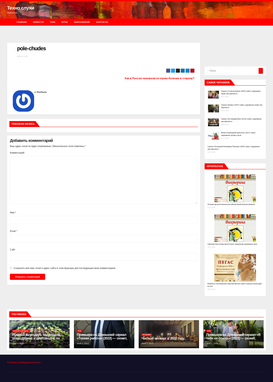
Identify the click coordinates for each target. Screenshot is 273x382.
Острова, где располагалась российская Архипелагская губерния (231, 204)
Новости (38, 22)
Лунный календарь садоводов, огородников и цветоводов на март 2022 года (36, 338)
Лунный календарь (20, 331)
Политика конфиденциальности (24, 362)
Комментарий (17, 153)
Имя (13, 212)
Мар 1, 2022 (18, 344)
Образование (82, 22)
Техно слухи (20, 8)
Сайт (12, 249)
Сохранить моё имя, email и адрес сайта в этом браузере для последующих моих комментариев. (65, 268)
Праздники (146, 334)
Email (13, 231)
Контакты (102, 22)
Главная (21, 22)
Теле (52, 22)
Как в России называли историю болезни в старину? (160, 78)
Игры (65, 22)
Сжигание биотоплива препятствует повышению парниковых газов (232, 244)
